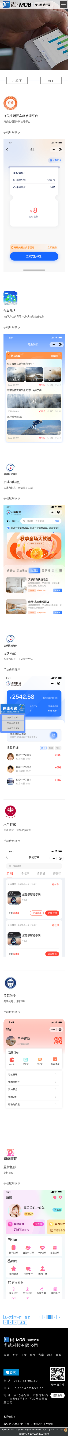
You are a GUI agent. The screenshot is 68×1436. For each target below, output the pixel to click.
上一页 (8, 1317)
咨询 (13, 1372)
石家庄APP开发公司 (42, 1424)
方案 (41, 1354)
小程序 (17, 81)
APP (51, 81)
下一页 (17, 1317)
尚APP (7, 1424)
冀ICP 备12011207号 (53, 1429)
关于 (15, 1354)
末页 (22, 1322)
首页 (6, 1354)
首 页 (27, 1317)
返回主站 (57, 1395)
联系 (58, 1354)
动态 (50, 1354)
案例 (32, 1354)
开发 (24, 1354)
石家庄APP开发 (20, 1424)
